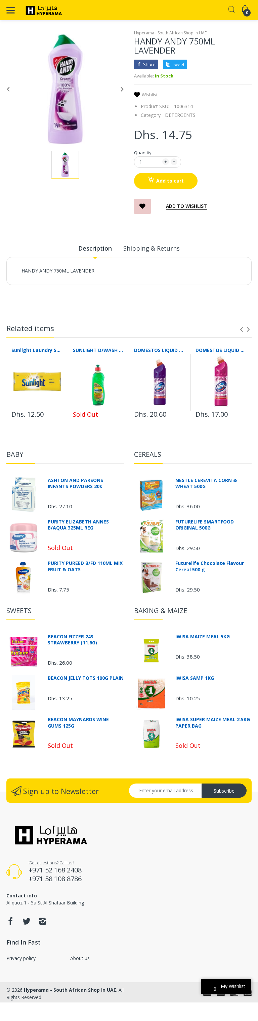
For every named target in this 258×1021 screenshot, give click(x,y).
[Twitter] (27, 923)
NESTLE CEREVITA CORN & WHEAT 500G (206, 483)
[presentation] (241, 329)
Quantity (143, 153)
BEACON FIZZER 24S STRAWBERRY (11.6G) (72, 640)
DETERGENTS (180, 115)
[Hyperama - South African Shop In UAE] (42, 10)
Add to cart (170, 181)
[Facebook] (10, 923)
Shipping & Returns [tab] (151, 248)
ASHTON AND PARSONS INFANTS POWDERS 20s (75, 483)
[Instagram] (43, 923)
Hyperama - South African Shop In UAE (170, 33)
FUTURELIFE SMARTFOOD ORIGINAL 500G (204, 525)
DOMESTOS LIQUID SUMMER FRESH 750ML (221, 350)
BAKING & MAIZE (160, 610)
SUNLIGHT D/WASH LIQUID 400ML (98, 350)
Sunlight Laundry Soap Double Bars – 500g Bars (37, 350)
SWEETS (19, 610)
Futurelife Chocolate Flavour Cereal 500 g (209, 566)
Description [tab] (95, 248)
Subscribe (224, 791)
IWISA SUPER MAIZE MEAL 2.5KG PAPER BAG (212, 722)
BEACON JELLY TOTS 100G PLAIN (86, 678)
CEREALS (147, 454)
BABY (14, 454)
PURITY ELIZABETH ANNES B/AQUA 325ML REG (78, 525)
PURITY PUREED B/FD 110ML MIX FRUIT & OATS (85, 566)
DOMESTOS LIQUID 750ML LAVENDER (159, 350)
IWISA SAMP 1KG (194, 678)
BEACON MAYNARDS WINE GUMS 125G (78, 722)
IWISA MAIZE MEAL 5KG (202, 637)
